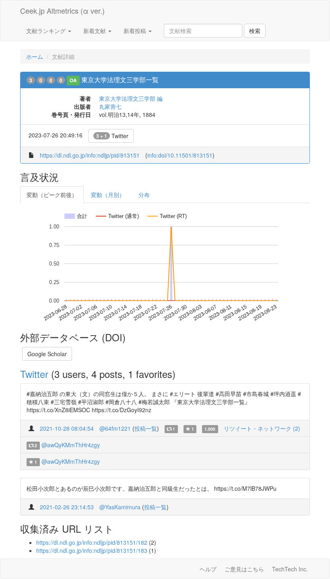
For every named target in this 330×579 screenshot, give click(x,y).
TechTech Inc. (290, 569)
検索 (254, 31)
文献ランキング (46, 31)
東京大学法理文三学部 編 (131, 98)
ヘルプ (208, 569)
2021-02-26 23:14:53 (67, 507)
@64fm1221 (115, 428)
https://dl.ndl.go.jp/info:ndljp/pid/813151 (90, 155)
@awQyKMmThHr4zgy (70, 445)
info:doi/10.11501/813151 (179, 155)
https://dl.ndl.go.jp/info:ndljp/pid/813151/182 (91, 542)
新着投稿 (136, 31)
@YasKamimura (119, 507)
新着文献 (95, 31)
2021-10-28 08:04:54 (67, 428)
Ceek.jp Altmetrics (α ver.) (62, 10)
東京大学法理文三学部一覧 (120, 79)
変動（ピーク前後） (52, 195)
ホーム (34, 56)
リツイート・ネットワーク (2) (262, 428)
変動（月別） (108, 195)
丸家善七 (110, 106)
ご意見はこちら (244, 569)
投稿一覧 (145, 428)
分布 (144, 195)
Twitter (112, 136)
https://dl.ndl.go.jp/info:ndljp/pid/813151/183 (91, 550)
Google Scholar (47, 354)
